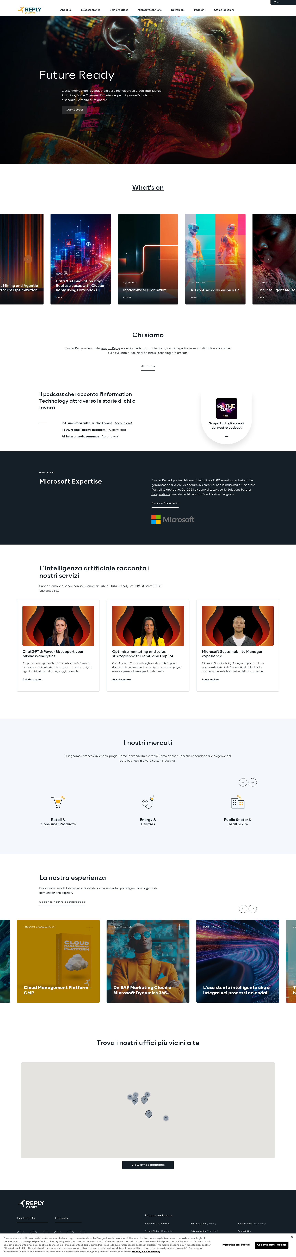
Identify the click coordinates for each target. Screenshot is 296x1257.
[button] (74, 110)
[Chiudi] (292, 1237)
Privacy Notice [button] (159, 1231)
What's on (148, 188)
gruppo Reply (110, 348)
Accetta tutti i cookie (272, 1245)
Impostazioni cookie (236, 1245)
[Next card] (268, 259)
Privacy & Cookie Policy (146, 1251)
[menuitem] (65, 10)
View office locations (148, 1165)
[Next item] (253, 782)
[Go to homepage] (33, 10)
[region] (148, 1245)
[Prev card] (28, 259)
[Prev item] (243, 782)
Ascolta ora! (123, 423)
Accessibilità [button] (244, 1231)
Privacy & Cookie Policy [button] (157, 1224)
